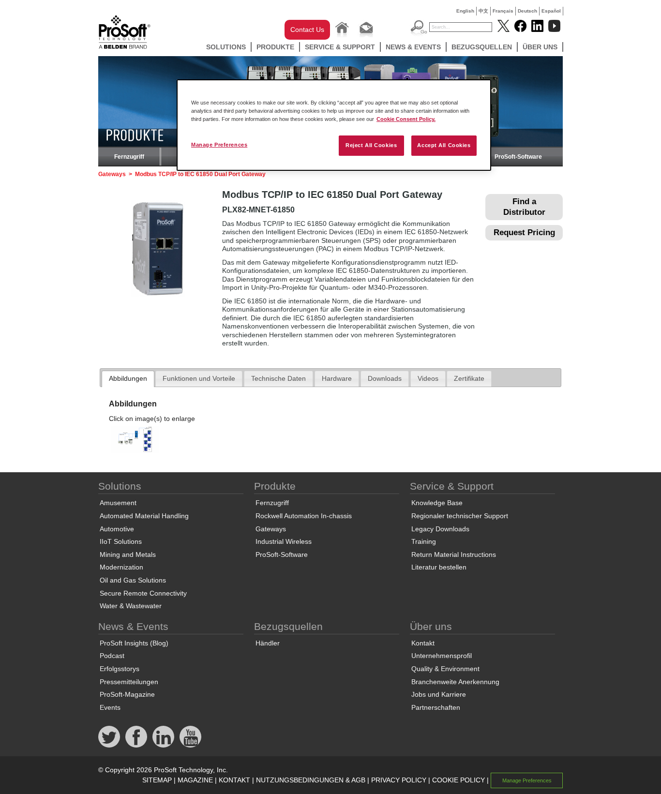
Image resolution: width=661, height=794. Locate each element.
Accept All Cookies (443, 145)
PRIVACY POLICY (398, 780)
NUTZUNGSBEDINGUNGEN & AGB (310, 780)
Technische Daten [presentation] (278, 378)
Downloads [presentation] (385, 378)
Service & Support (340, 47)
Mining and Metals (128, 554)
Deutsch (527, 11)
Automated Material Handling (144, 516)
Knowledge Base (437, 503)
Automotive (117, 529)
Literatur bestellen (438, 567)
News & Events (413, 47)
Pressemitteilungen (129, 682)
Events (110, 707)
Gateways (112, 174)
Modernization (121, 567)
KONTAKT (234, 780)
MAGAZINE (195, 780)
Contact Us (307, 29)
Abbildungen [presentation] (128, 378)
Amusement (118, 503)
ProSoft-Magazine (127, 694)
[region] (334, 125)
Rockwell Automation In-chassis (303, 516)
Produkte (275, 47)
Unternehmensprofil (441, 655)
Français (503, 11)
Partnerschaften (435, 707)
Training (423, 541)
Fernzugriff (129, 156)
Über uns (540, 47)
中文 (483, 11)
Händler (267, 643)
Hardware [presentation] (337, 378)
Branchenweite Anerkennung (455, 682)
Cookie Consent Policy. (406, 119)
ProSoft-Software (518, 156)
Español (551, 11)
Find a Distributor (524, 207)
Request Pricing (524, 232)
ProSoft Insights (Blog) (134, 643)
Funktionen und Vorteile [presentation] (199, 378)
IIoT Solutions (121, 541)
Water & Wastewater (131, 606)
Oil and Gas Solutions (133, 580)
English (465, 11)
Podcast (112, 655)
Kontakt (423, 643)
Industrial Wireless (283, 541)
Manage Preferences (219, 145)
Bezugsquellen (481, 47)
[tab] (128, 379)
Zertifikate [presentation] (469, 378)
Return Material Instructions (453, 554)
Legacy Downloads (440, 529)
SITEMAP (157, 780)
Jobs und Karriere (438, 694)
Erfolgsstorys (119, 669)
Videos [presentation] (428, 378)
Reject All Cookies (371, 145)
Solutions (226, 47)
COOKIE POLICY (458, 780)
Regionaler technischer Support (459, 516)
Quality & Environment (445, 669)
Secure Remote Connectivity (143, 593)
